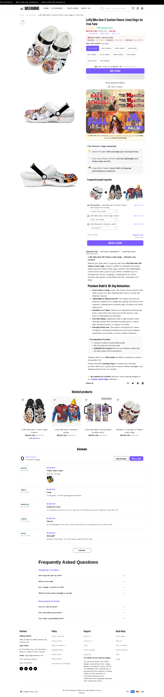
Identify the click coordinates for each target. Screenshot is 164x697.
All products (31, 15)
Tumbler (118, 136)
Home (22, 15)
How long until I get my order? (50, 575)
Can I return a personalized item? (51, 618)
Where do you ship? (46, 581)
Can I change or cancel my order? (51, 587)
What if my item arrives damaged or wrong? (55, 593)
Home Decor (128, 136)
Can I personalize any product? (50, 612)
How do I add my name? (47, 607)
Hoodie (110, 136)
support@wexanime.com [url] (34, 655)
